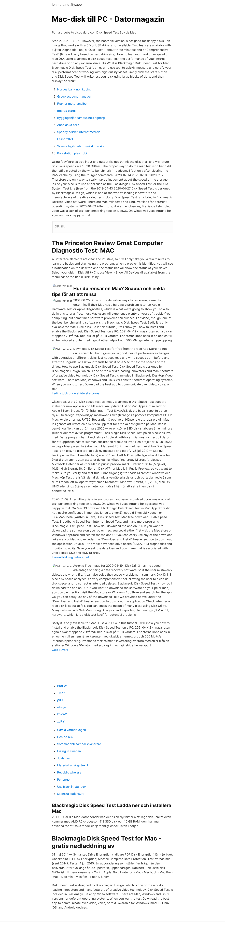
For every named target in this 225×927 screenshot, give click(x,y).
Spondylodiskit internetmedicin (78, 132)
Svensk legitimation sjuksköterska (80, 146)
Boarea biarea (66, 110)
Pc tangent (64, 779)
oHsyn (61, 707)
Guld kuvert (60, 650)
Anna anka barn (68, 125)
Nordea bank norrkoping (74, 89)
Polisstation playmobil (72, 153)
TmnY (61, 693)
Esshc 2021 (65, 139)
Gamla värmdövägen (71, 730)
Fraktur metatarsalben (72, 103)
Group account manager (74, 96)
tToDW (62, 714)
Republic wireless (69, 772)
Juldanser (64, 758)
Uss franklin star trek (71, 786)
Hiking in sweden (69, 751)
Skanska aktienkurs (70, 793)
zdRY (61, 721)
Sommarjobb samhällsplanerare (79, 744)
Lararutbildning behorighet (70, 557)
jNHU (60, 700)
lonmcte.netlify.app (67, 4)
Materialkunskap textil (72, 765)
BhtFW (62, 686)
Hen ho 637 (65, 737)
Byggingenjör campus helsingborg (81, 118)
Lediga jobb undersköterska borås (75, 393)
